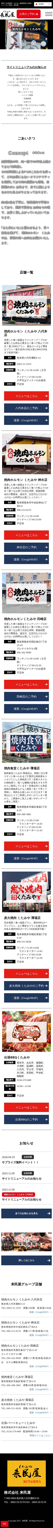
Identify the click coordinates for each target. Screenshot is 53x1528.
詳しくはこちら (26, 1260)
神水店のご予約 (26, 547)
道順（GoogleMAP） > (40, 1312)
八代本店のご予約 (26, 408)
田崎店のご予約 (26, 696)
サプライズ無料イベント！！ (20, 1162)
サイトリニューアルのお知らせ (26, 67)
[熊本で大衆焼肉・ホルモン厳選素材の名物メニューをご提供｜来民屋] (7, 14)
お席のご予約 (27, 14)
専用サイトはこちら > (41, 1435)
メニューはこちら (26, 396)
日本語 (41, 4)
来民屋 (25, 1521)
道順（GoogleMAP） (26, 420)
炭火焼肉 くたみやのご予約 (26, 985)
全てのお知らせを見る (26, 1213)
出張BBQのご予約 (26, 1119)
